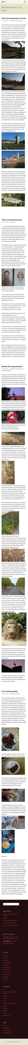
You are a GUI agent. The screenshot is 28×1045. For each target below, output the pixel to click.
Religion (18, 693)
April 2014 (5, 957)
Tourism (5, 1013)
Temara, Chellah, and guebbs (9, 920)
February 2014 (6, 962)
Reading (5, 1008)
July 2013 (5, 979)
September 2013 (7, 974)
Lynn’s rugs (13, 941)
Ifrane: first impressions (12, 366)
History (20, 20)
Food (17, 20)
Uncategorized (6, 1015)
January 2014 (6, 965)
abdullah (5, 937)
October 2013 (6, 972)
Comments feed (7, 1030)
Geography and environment (9, 1003)
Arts (4, 989)
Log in (4, 1025)
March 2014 (5, 960)
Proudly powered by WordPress (14, 1041)
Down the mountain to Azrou (14, 18)
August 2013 (6, 977)
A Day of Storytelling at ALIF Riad (10, 925)
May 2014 (5, 955)
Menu (3, 2)
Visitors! (5, 918)
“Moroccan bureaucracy (12, 220)
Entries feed (6, 1027)
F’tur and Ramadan (10, 691)
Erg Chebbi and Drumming (9, 923)
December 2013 (6, 967)
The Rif (13, 943)
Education (5, 998)
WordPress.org (6, 1032)
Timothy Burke (6, 943)
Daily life (13, 20)
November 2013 (6, 969)
